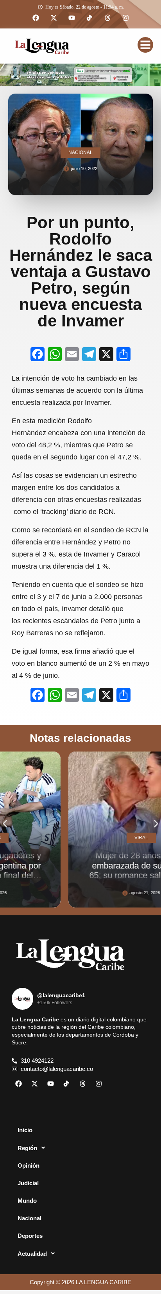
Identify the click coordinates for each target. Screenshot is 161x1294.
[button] (5, 824)
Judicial (28, 1183)
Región (27, 1148)
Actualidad (32, 1253)
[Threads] (107, 18)
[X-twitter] (53, 18)
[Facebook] (35, 18)
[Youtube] (71, 18)
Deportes (30, 1235)
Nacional (29, 1218)
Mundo (27, 1200)
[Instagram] (125, 18)
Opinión (28, 1165)
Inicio (25, 1130)
